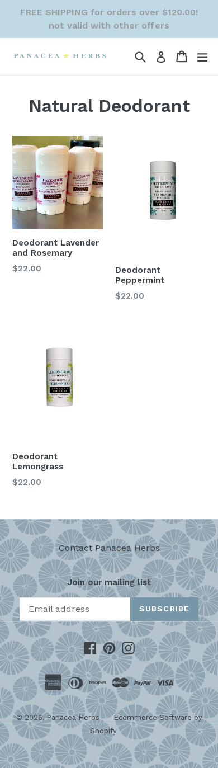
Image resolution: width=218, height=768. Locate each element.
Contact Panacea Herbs (109, 548)
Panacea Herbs (72, 717)
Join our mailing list (109, 582)
